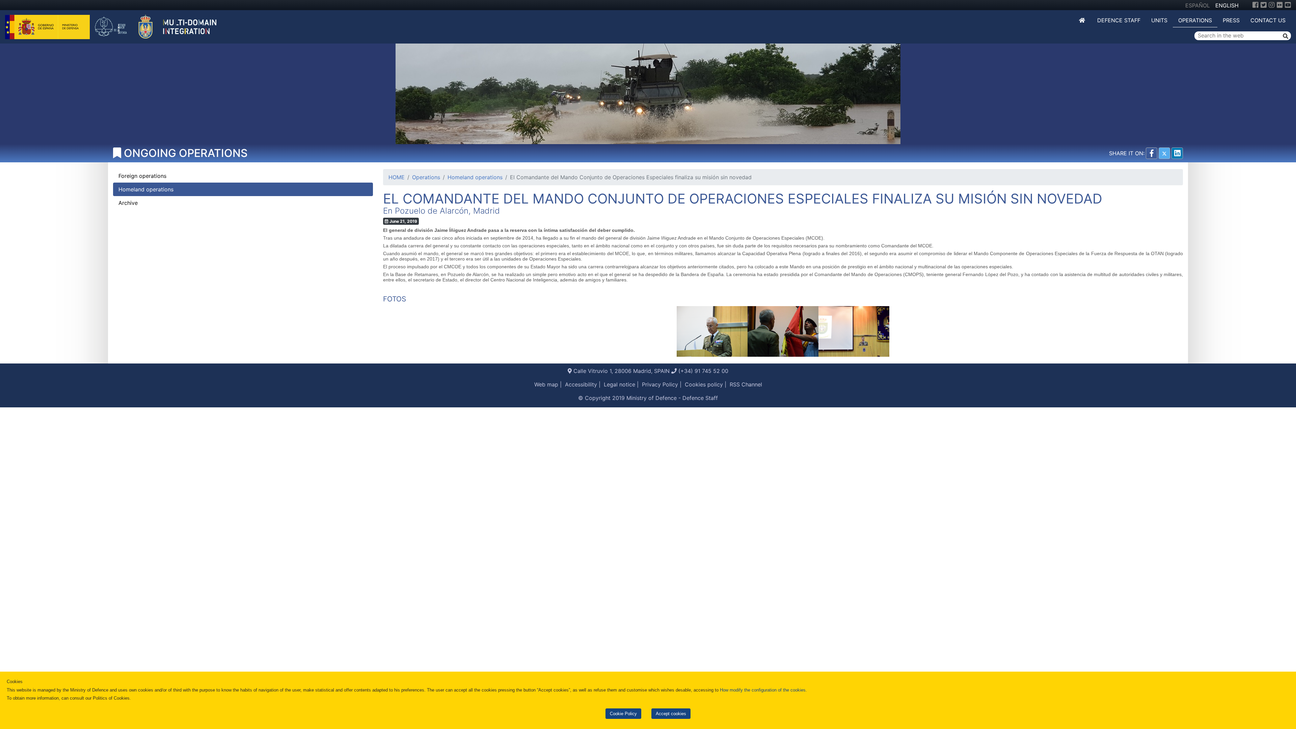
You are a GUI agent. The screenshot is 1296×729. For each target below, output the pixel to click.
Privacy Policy (660, 384)
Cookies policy (704, 384)
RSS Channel (746, 384)
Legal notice (619, 384)
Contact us (1268, 20)
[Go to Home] (1083, 20)
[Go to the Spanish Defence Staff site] (159, 26)
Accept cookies (671, 713)
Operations (1195, 20)
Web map (546, 384)
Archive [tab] (128, 202)
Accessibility (581, 384)
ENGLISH (1227, 5)
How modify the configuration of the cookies (763, 690)
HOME (396, 177)
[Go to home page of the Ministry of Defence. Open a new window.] (48, 26)
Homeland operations (475, 177)
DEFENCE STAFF (1118, 20)
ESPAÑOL (1197, 5)
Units (1159, 20)
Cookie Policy (623, 713)
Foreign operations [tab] (142, 175)
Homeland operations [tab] (145, 189)
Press (1231, 20)
